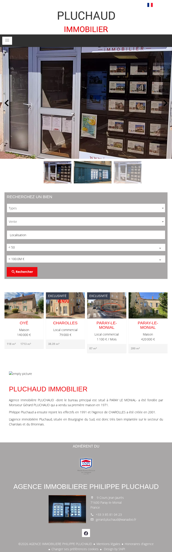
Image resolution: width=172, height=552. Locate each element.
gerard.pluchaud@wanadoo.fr (116, 519)
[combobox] (86, 208)
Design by (114, 549)
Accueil (86, 21)
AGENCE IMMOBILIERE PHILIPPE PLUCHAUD (86, 486)
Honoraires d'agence (139, 544)
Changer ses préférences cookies (75, 549)
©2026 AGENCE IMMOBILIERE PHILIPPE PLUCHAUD (55, 544)
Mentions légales (108, 544)
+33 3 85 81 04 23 (109, 514)
